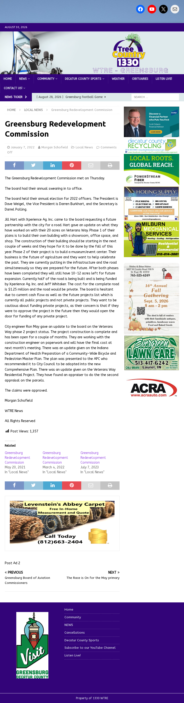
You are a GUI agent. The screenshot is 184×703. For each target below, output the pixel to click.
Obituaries (140, 78)
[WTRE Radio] (92, 71)
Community (45, 78)
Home (8, 78)
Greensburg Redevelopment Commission (17, 458)
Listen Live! (164, 78)
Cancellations (74, 632)
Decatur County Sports (83, 78)
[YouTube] (152, 9)
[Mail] (175, 9)
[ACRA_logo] (152, 394)
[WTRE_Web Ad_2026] (151, 183)
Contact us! (13, 88)
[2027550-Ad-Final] (151, 134)
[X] (163, 9)
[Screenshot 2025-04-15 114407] (151, 368)
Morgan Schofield (54, 147)
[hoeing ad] (151, 218)
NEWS (23, 78)
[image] (151, 332)
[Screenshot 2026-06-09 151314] (151, 151)
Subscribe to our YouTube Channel (89, 647)
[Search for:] (155, 97)
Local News (84, 147)
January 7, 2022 (23, 147)
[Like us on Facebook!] (140, 9)
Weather (118, 78)
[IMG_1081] (151, 254)
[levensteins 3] (62, 543)
